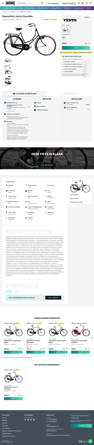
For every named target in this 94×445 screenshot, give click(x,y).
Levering (4, 423)
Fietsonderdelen (30, 8)
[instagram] (31, 420)
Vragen (16, 291)
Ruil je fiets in (71, 94)
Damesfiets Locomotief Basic (12, 341)
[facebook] (25, 420)
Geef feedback (53, 297)
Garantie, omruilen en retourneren (11, 431)
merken (88, 8)
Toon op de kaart (11, 111)
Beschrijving (74, 198)
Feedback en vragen (76, 202)
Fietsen (20, 8)
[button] (92, 337)
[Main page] (10, 3)
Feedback (9, 291)
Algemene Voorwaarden (8, 436)
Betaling (4, 420)
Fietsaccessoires (43, 8)
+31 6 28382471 (52, 421)
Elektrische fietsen (9, 8)
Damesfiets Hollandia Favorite (79, 341)
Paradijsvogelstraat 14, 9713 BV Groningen (58, 435)
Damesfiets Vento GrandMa (10, 388)
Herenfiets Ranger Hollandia (33, 341)
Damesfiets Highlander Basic (57, 341)
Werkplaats (68, 8)
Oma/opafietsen (13, 11)
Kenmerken (75, 194)
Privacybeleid (6, 428)
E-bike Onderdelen (56, 8)
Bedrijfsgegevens (7, 433)
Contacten (5, 425)
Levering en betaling (26, 94)
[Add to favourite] (89, 43)
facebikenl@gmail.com (52, 426)
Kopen (76, 48)
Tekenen (81, 425)
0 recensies (11, 19)
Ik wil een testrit (47, 165)
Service (4, 417)
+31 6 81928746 (53, 3)
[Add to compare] (86, 43)
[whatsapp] (34, 420)
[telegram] (28, 420)
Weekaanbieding (79, 8)
